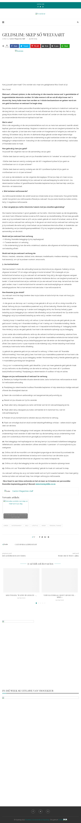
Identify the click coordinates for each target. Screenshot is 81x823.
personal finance (55, 525)
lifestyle (35, 525)
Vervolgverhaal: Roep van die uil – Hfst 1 (60, 596)
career (6, 525)
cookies (60, 820)
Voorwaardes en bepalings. (41, 820)
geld (26, 525)
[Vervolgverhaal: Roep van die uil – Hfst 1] (60, 580)
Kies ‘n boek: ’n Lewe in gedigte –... (21, 595)
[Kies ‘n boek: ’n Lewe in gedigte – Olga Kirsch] (21, 580)
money (44, 525)
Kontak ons (40, 4)
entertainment (17, 525)
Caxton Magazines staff (17, 39)
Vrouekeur (28, 820)
